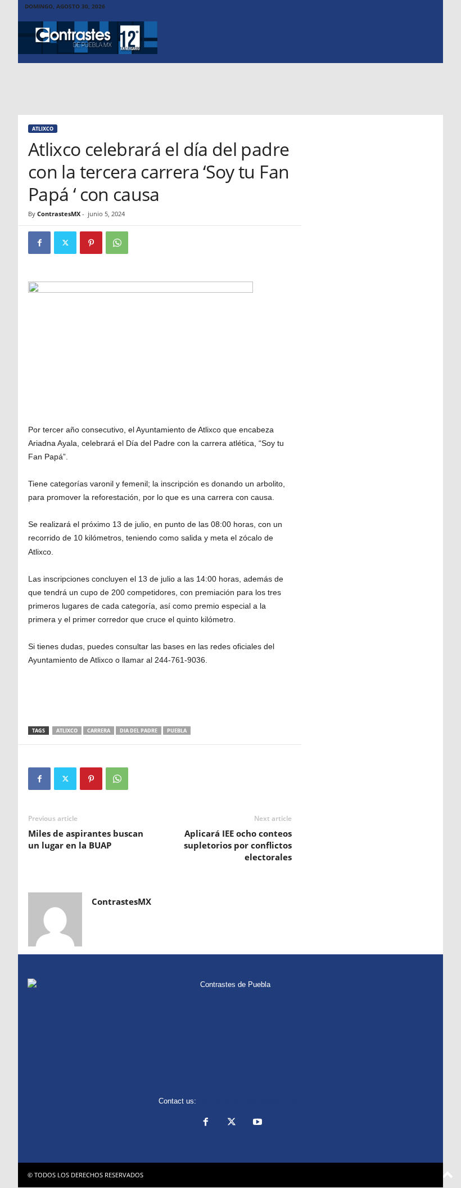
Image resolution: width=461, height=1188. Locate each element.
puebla (177, 730)
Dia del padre (138, 730)
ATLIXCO (42, 128)
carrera (98, 730)
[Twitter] (65, 242)
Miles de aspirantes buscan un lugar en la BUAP (85, 839)
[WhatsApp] (117, 242)
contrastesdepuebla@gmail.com (250, 1101)
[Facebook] (39, 242)
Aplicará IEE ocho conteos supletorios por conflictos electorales (238, 845)
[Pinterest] (91, 242)
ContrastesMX (58, 213)
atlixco (67, 730)
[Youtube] (256, 1123)
